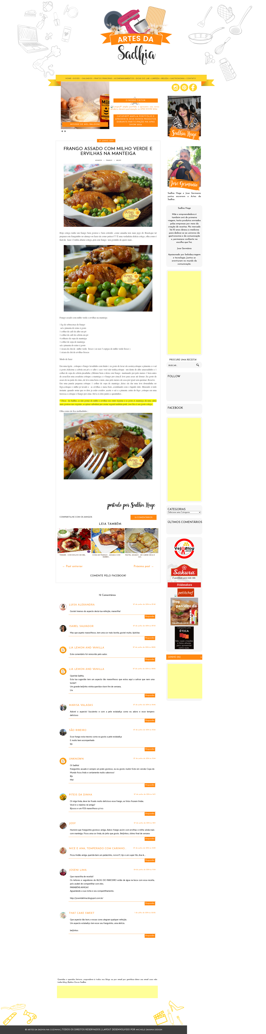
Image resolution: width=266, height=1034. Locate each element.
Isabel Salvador (81, 626)
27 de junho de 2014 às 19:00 (144, 848)
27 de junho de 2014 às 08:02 (144, 647)
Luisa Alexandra (82, 605)
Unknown (76, 759)
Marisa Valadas (81, 705)
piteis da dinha (80, 795)
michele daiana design (149, 1030)
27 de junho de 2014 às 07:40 (144, 604)
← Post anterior (72, 566)
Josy (72, 823)
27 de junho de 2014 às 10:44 (144, 758)
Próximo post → (144, 566)
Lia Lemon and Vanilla (86, 648)
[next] (65, 131)
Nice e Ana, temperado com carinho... (97, 848)
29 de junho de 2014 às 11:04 (144, 869)
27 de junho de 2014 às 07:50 (144, 626)
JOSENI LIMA (78, 870)
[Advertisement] (107, 992)
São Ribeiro (77, 730)
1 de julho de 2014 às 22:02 (145, 913)
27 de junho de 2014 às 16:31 (144, 794)
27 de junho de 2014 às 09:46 (144, 705)
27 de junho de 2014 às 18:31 (144, 823)
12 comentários (143, 517)
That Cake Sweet (81, 913)
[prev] (62, 131)
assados (98, 160)
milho (118, 160)
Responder (149, 616)
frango (109, 160)
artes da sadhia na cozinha (44, 1030)
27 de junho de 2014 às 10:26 (144, 730)
